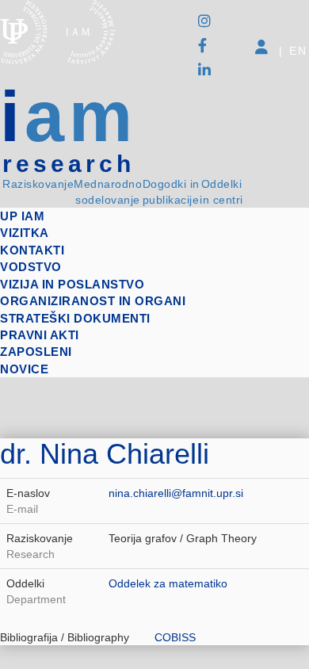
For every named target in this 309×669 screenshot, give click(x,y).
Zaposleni (36, 351)
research (68, 164)
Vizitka (24, 232)
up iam (22, 216)
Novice (24, 369)
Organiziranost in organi (92, 301)
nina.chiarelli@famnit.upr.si (176, 493)
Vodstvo (31, 266)
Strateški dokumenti (75, 318)
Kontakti (32, 250)
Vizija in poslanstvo (72, 284)
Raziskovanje (38, 184)
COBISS (175, 637)
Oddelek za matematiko (168, 583)
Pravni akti (39, 335)
